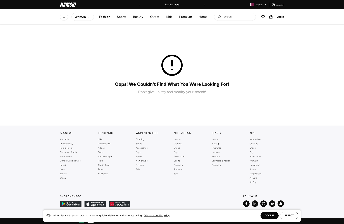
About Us (64, 139)
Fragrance (216, 148)
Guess (101, 152)
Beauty (138, 17)
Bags (138, 152)
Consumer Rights (68, 152)
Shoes (139, 143)
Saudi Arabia (66, 156)
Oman (63, 178)
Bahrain (63, 173)
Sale (138, 169)
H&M (100, 161)
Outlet (154, 17)
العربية (280, 4)
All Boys (253, 182)
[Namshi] (68, 5)
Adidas (101, 148)
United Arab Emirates (70, 161)
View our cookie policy (156, 215)
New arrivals (142, 161)
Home (203, 17)
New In (177, 139)
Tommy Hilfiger (105, 156)
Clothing (140, 139)
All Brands (103, 173)
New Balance (104, 143)
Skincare (216, 156)
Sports (121, 17)
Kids (169, 17)
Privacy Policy (66, 143)
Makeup (215, 143)
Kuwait (63, 165)
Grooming (178, 165)
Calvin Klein (103, 165)
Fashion (104, 17)
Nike (100, 139)
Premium (185, 17)
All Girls (253, 178)
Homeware (255, 165)
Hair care (216, 152)
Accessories (142, 148)
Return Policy (66, 148)
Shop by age (256, 173)
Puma (100, 169)
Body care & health (221, 161)
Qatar (62, 169)
